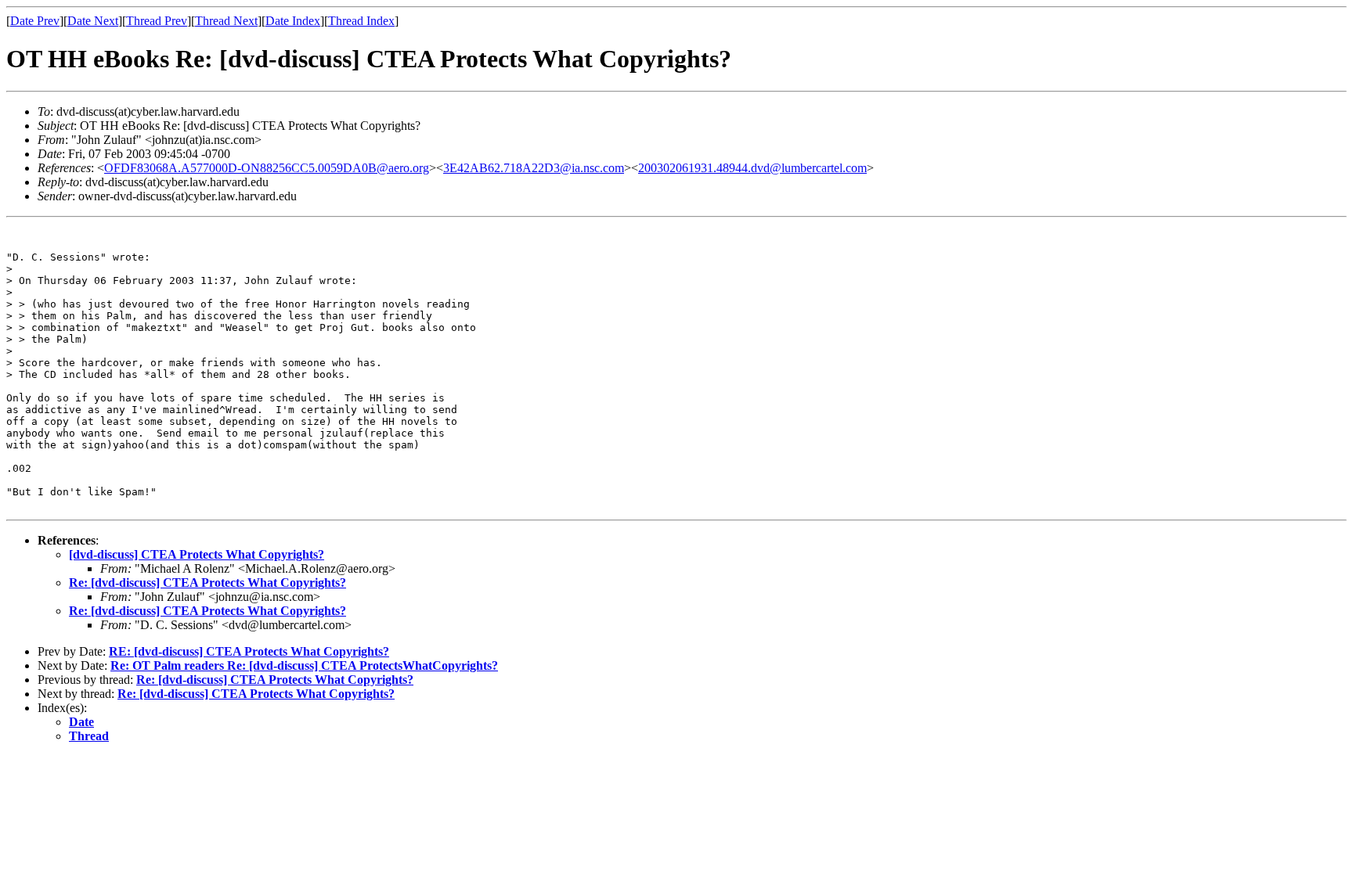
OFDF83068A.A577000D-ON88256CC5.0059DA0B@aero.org (266, 167)
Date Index (292, 20)
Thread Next (226, 20)
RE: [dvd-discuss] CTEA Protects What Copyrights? (249, 651)
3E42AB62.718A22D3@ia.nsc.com (533, 167)
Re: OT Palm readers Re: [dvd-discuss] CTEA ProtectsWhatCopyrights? (304, 665)
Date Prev (35, 20)
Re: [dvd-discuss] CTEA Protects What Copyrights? (207, 582)
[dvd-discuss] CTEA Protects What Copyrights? (196, 554)
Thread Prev (156, 20)
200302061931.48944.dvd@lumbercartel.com (752, 167)
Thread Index (361, 20)
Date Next (92, 20)
